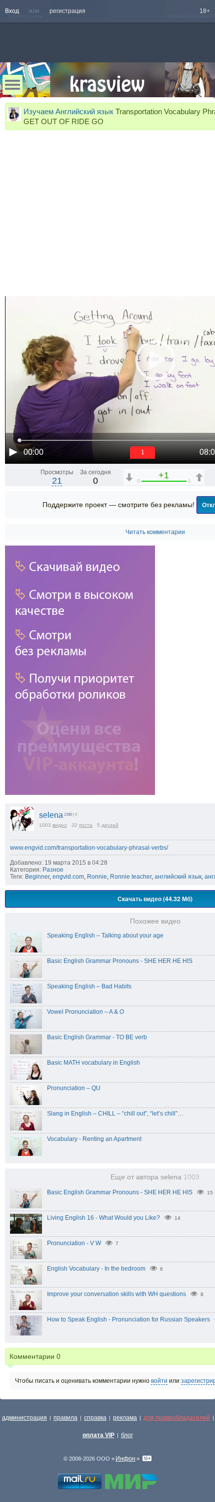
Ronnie (97, 876)
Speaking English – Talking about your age (105, 935)
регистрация (68, 10)
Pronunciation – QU (73, 1088)
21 (57, 481)
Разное (53, 869)
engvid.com (68, 876)
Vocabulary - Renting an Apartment (94, 1138)
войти (159, 1380)
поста (85, 825)
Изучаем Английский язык (69, 111)
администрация (24, 1417)
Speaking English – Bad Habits (89, 986)
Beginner (37, 876)
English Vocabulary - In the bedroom (96, 1268)
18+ (205, 10)
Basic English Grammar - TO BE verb (97, 1037)
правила (66, 1417)
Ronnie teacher (131, 876)
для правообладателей (177, 1417)
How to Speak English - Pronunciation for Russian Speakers (128, 1319)
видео (59, 825)
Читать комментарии (155, 532)
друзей (110, 825)
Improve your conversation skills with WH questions (116, 1294)
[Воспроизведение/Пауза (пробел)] (13, 452)
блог (127, 1435)
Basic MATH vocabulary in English (93, 1062)
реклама (125, 1417)
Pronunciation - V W (74, 1243)
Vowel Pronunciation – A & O (85, 1011)
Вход (12, 10)
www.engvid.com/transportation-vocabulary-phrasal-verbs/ (89, 847)
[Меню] (12, 85)
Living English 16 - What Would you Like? (103, 1217)
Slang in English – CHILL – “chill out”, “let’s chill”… (115, 1113)
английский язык (178, 876)
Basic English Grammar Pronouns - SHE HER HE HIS (119, 960)
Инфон (126, 1458)
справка (95, 1417)
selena (51, 815)
